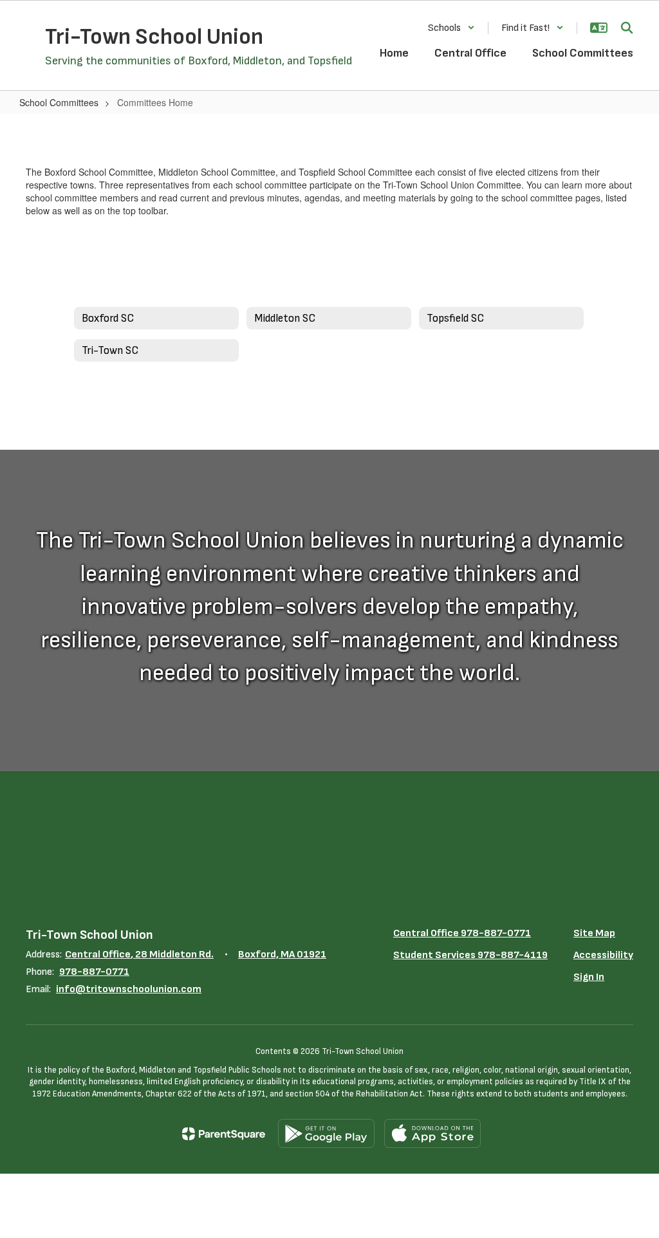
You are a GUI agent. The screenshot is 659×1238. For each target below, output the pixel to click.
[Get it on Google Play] (326, 1133)
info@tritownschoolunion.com (128, 989)
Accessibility (603, 955)
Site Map (594, 933)
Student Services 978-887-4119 (470, 955)
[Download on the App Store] (432, 1133)
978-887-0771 (94, 972)
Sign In (588, 977)
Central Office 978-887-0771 (462, 933)
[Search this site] (626, 27)
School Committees (58, 102)
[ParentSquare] (223, 1133)
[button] (451, 28)
